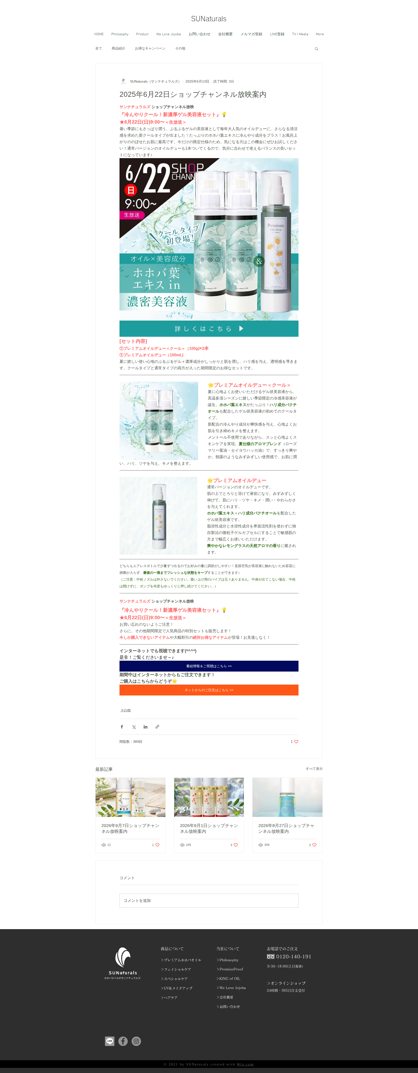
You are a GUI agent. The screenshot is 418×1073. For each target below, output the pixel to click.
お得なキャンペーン (150, 48)
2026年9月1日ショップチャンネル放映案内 (209, 828)
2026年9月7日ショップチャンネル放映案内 (130, 828)
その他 (180, 48)
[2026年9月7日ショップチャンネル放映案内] (130, 797)
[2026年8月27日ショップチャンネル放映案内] (287, 797)
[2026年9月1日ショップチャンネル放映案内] (209, 797)
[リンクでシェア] (157, 726)
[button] (316, 48)
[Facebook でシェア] (121, 726)
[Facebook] (123, 1041)
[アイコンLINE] (109, 1041)
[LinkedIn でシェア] (145, 726)
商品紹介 (118, 48)
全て (98, 48)
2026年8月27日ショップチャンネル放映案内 (286, 828)
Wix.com (245, 1064)
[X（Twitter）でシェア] (133, 726)
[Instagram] (136, 1041)
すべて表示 (314, 769)
